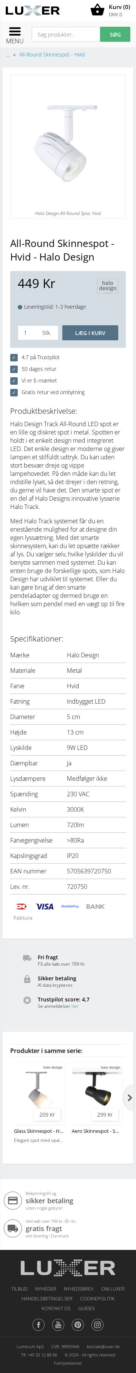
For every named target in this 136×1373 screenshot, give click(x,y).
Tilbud (19, 1288)
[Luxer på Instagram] (97, 1330)
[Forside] (68, 1265)
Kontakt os (56, 1308)
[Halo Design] (107, 287)
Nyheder (45, 1288)
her (75, 1006)
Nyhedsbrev (79, 1288)
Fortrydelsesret (68, 1363)
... (8, 54)
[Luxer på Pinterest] (78, 1330)
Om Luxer (113, 1288)
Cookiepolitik (97, 1298)
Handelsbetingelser (47, 1298)
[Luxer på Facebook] (38, 1330)
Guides (86, 1308)
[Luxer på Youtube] (58, 1330)
